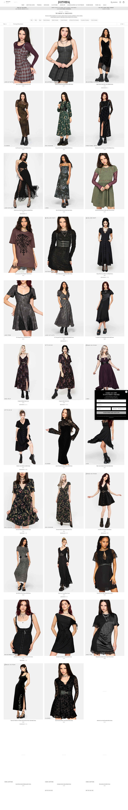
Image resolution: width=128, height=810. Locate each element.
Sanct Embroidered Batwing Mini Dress (23, 784)
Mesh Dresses (55, 20)
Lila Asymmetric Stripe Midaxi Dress (64, 784)
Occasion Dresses (85, 20)
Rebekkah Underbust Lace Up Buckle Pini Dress (23, 656)
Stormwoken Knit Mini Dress (104, 784)
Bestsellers (31, 5)
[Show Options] (124, 405)
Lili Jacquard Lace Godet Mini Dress (23, 337)
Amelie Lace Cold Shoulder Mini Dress (104, 720)
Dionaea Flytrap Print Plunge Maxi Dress (64, 529)
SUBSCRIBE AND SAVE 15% (111, 412)
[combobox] (111, 405)
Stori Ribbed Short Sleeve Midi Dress (23, 593)
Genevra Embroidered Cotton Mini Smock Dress (104, 210)
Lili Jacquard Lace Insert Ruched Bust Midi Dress (64, 337)
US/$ (15, 2)
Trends (39, 5)
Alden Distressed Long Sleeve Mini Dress (64, 273)
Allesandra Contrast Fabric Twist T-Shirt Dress (104, 656)
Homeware (89, 5)
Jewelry (62, 5)
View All (98, 5)
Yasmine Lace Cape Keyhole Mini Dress (105, 593)
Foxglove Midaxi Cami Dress (23, 401)
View (4, 24)
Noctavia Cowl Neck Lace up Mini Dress (64, 656)
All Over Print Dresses (74, 20)
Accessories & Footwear (75, 5)
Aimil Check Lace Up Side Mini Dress (23, 84)
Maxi (40, 20)
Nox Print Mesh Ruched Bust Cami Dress (64, 210)
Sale (104, 5)
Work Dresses (94, 20)
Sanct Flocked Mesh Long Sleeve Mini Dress (64, 720)
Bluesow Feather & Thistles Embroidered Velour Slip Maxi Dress (23, 720)
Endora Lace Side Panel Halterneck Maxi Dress (23, 210)
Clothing (55, 5)
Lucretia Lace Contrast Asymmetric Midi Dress (105, 337)
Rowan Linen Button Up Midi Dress (23, 465)
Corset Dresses (64, 20)
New (23, 5)
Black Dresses (46, 20)
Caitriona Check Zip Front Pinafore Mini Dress (64, 84)
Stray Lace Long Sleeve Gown (64, 593)
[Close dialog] (126, 392)
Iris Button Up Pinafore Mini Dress (104, 529)
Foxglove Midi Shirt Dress (64, 401)
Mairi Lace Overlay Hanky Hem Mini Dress (105, 465)
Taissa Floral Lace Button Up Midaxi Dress (105, 273)
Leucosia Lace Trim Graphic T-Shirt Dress (23, 273)
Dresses (46, 5)
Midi (36, 20)
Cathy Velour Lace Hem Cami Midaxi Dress (104, 84)
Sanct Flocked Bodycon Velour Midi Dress (64, 465)
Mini (32, 20)
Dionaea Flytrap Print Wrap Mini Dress (23, 529)
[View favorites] (120, 2)
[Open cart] (123, 2)
